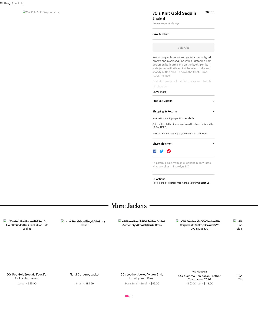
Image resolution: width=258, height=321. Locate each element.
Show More (160, 91)
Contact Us (203, 183)
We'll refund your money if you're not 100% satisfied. (180, 133)
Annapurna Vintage (168, 23)
